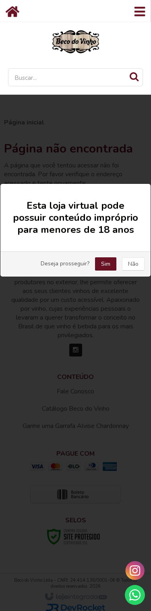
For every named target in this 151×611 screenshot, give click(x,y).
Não (133, 264)
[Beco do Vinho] (75, 41)
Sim (105, 264)
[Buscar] (134, 76)
